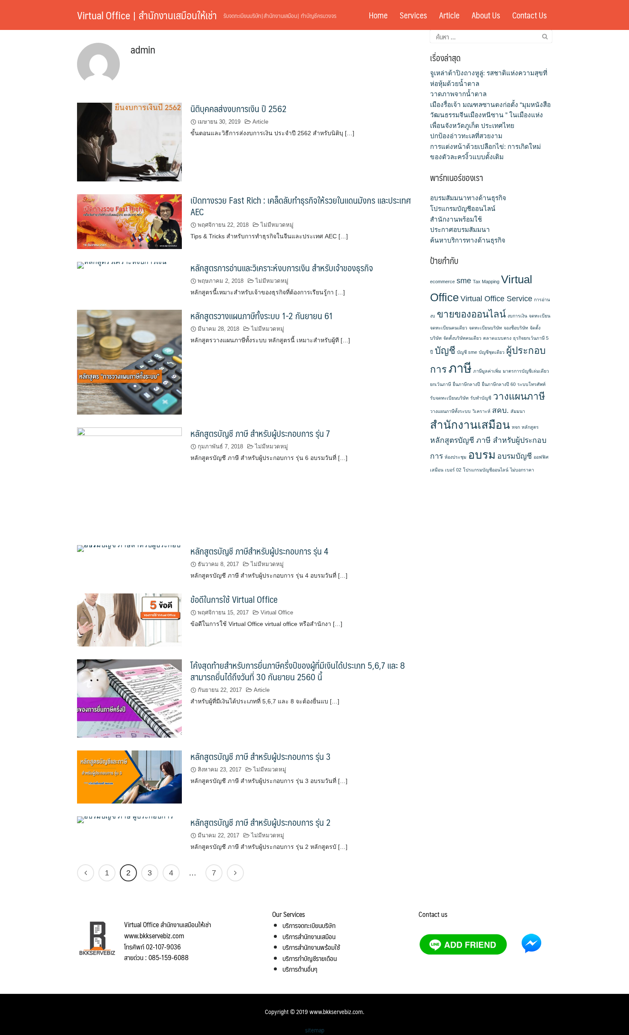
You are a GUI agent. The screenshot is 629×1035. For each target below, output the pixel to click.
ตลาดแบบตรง (497, 338)
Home (378, 15)
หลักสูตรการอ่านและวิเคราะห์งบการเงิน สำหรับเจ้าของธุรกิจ (281, 267)
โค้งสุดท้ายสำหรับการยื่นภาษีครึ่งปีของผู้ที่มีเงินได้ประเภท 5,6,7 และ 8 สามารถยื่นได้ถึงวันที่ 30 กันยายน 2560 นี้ (297, 671)
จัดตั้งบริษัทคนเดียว (462, 338)
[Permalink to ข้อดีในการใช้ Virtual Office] (129, 619)
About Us (486, 15)
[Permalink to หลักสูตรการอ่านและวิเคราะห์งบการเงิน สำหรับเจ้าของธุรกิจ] (121, 264)
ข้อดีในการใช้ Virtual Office (234, 599)
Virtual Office (277, 612)
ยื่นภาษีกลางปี (466, 384)
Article (449, 15)
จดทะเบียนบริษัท (485, 327)
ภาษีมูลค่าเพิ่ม (487, 371)
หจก (516, 427)
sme (464, 280)
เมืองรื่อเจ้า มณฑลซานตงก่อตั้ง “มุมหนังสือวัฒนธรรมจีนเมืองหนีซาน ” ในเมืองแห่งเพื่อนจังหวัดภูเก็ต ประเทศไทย (490, 115)
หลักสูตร (530, 427)
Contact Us (529, 15)
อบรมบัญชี (514, 456)
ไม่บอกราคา (522, 469)
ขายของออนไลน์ (471, 314)
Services (413, 15)
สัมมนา (517, 411)
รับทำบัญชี (480, 397)
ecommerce (442, 281)
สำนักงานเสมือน (470, 424)
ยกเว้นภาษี (440, 384)
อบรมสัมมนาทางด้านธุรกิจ (468, 198)
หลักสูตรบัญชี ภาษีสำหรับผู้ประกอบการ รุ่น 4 (259, 550)
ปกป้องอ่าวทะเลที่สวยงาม (466, 135)
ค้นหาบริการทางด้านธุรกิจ (467, 240)
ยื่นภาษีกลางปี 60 (499, 384)
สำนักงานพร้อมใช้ (456, 219)
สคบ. (500, 410)
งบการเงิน (517, 315)
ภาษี (460, 368)
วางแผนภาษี (519, 396)
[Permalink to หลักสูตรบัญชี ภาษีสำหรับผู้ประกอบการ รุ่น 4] (129, 548)
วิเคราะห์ (481, 411)
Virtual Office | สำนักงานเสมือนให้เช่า (147, 15)
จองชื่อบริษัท (516, 327)
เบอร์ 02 (453, 469)
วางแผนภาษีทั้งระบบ (450, 411)
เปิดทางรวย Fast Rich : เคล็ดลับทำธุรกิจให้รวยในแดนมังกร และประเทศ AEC (300, 206)
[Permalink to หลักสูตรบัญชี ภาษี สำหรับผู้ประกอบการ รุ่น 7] (129, 479)
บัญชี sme (467, 352)
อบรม (481, 454)
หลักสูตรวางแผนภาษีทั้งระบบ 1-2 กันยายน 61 (261, 315)
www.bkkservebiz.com (336, 1011)
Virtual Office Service (496, 298)
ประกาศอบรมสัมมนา (460, 229)
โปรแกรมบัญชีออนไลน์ (462, 208)
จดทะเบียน (539, 315)
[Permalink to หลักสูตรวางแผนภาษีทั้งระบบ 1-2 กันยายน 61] (129, 361)
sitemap (314, 1030)
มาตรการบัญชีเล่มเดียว (526, 371)
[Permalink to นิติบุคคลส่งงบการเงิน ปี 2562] (129, 141)
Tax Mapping (486, 281)
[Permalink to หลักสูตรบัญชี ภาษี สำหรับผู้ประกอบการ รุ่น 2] (125, 819)
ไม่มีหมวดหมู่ (277, 225)
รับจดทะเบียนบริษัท (449, 397)
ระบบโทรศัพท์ (531, 384)
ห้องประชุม (455, 457)
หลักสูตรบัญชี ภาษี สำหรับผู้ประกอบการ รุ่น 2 (260, 822)
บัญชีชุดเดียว (491, 352)
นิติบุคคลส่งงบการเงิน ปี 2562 (238, 108)
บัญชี (445, 350)
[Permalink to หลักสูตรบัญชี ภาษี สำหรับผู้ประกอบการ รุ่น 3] (129, 776)
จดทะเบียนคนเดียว (448, 327)
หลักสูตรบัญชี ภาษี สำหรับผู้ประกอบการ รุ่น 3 (260, 756)
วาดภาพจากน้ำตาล (458, 94)
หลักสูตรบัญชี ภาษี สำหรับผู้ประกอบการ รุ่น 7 (260, 433)
